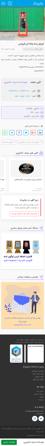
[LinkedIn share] (40, 132)
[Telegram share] (11, 132)
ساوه (16, 96)
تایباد (28, 96)
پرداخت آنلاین (39, 394)
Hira (42, 436)
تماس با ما (40, 391)
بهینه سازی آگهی (38, 374)
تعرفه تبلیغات (39, 377)
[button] (10, 3)
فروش (42, 397)
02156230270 (24, 91)
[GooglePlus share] (33, 132)
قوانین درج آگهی (38, 379)
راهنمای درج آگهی (38, 371)
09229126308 (13, 91)
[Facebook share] (19, 132)
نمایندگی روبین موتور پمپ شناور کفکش (28, 179)
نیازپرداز (38, 3)
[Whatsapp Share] (4, 132)
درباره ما (41, 399)
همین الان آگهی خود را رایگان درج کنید (24, 213)
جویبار (22, 96)
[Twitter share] (26, 132)
